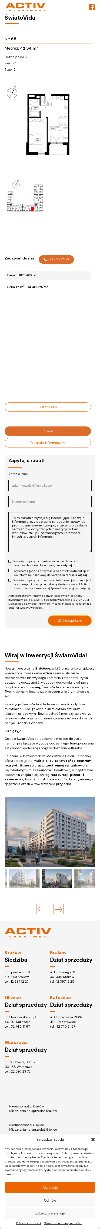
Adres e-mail (18, 474)
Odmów (50, 1200)
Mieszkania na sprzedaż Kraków (33, 1111)
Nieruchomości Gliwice (26, 1125)
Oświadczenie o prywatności (63, 1223)
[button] (93, 1139)
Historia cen (48, 407)
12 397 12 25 (65, 981)
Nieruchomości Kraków (26, 1106)
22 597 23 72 (59, 259)
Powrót (48, 431)
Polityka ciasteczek (28, 1223)
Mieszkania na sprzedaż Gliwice (33, 1129)
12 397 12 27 (19, 981)
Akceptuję (50, 1187)
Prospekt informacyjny (47, 443)
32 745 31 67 (20, 1026)
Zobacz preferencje (50, 1213)
